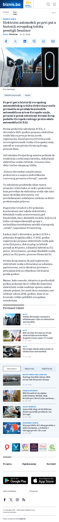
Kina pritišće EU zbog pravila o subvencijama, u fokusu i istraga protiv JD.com (39, 428)
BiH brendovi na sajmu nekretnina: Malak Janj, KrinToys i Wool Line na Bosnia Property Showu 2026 (39, 395)
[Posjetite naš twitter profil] (11, 499)
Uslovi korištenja (9, 491)
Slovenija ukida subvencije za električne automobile (38, 350)
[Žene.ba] (34, 447)
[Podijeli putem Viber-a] (34, 41)
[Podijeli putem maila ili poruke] (53, 41)
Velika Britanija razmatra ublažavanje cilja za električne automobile (38, 319)
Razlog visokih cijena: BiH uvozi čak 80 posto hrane (36, 378)
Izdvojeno (12, 368)
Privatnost (33, 491)
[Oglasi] (7, 447)
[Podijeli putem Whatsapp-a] (44, 41)
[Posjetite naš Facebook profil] (4, 499)
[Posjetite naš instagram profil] (17, 499)
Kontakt (51, 464)
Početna (6, 12)
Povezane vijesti (13, 308)
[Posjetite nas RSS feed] (23, 499)
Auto (15, 12)
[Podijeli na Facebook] (6, 41)
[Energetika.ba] (52, 447)
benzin (27, 95)
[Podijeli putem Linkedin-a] (25, 41)
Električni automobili (12, 95)
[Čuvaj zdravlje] (43, 447)
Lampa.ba (22, 519)
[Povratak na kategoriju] (54, 13)
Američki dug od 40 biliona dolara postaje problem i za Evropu (37, 412)
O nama (7, 464)
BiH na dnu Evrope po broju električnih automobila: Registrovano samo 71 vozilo (38, 335)
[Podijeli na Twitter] (15, 41)
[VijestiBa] (16, 447)
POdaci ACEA (9, 19)
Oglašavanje (29, 464)
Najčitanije (47, 368)
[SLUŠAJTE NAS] (25, 447)
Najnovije (29, 368)
